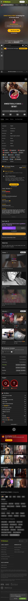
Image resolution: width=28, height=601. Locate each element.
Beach (21, 152)
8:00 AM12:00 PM (20, 364)
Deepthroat (13, 150)
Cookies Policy (4, 554)
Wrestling (19, 159)
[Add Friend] (17, 114)
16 (4, 305)
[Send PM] (24, 114)
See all (22, 252)
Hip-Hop (6, 159)
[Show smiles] (23, 45)
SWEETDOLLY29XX (6, 492)
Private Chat (23, 48)
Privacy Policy (4, 547)
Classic (18, 154)
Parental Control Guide (5, 556)
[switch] (12, 352)
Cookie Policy (18, 596)
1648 (5, 327)
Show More (13, 424)
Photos (23, 4)
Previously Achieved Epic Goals (8, 237)
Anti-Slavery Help (4, 558)
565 (16, 343)
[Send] (26, 45)
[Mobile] (10, 497)
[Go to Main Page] (8, 1)
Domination (6, 152)
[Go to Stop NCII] (8, 588)
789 (17, 327)
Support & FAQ (4, 565)
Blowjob (6, 150)
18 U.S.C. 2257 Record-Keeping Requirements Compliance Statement (14, 591)
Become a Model (17, 547)
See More (13, 216)
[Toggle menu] (1, 2)
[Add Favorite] (3, 114)
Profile (2, 119)
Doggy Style (22, 150)
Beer (5, 154)
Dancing (13, 157)
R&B (12, 159)
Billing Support (4, 567)
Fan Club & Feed (18, 119)
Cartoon (11, 154)
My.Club (11, 161)
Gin (19, 157)
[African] (6, 497)
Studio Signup (17, 549)
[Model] (26, 79)
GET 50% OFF (8, 440)
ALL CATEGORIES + (14, 534)
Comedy (6, 157)
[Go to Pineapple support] (2, 588)
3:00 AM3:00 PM (20, 370)
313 (4, 343)
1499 (5, 287)
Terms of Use (3, 549)
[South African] (2, 497)
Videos (17, 4)
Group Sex (15, 152)
